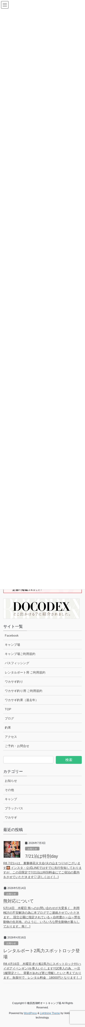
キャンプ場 (12, 644)
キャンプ (11, 799)
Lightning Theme (50, 1013)
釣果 (8, 727)
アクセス (11, 736)
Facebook (12, 635)
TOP (8, 709)
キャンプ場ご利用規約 (20, 654)
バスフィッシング (17, 663)
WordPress (30, 1013)
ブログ (9, 718)
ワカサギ (11, 817)
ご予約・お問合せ (17, 746)
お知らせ (11, 780)
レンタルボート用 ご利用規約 (25, 672)
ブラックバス (14, 808)
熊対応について (18, 901)
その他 (9, 790)
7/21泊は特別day (41, 856)
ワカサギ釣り (14, 681)
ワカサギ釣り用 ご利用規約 (23, 691)
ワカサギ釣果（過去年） (21, 700)
